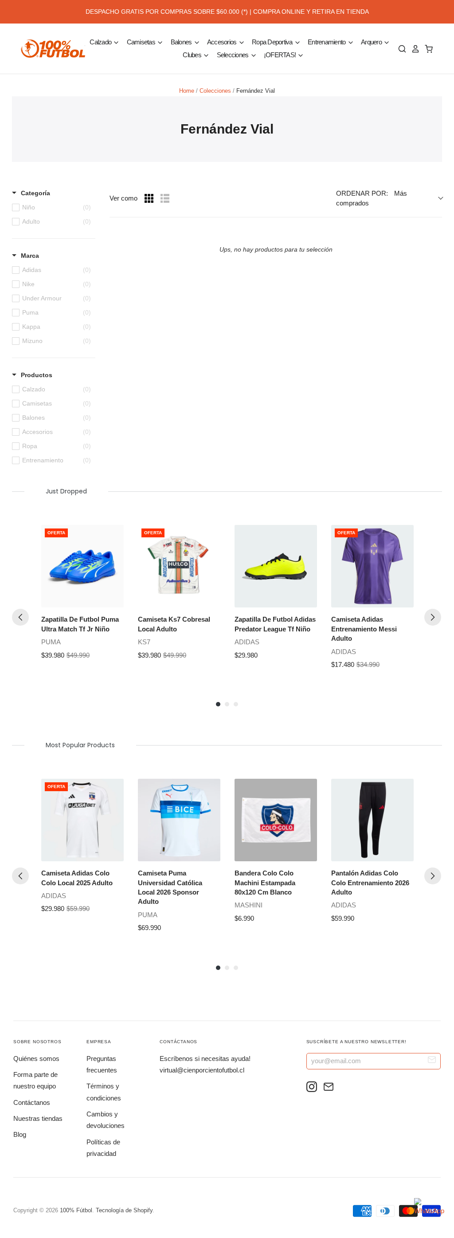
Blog (19, 1134)
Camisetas (142, 42)
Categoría (35, 193)
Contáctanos (31, 1102)
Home (186, 90)
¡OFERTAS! (280, 55)
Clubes (193, 55)
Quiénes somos (36, 1058)
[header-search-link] (400, 48)
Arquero (372, 42)
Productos (36, 374)
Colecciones (215, 90)
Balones (182, 42)
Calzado (101, 42)
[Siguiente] (432, 617)
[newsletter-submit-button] (432, 1060)
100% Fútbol (76, 1210)
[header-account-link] (413, 48)
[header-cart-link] (426, 48)
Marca (30, 255)
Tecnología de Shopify (124, 1210)
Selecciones (233, 55)
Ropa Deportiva (273, 42)
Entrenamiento (327, 42)
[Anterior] (20, 617)
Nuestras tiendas (38, 1118)
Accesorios (222, 42)
